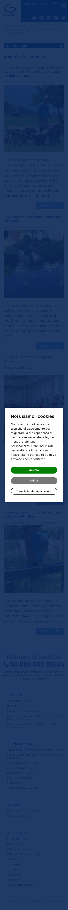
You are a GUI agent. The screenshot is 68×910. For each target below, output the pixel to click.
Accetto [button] (34, 470)
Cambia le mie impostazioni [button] (34, 491)
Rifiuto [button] (34, 480)
